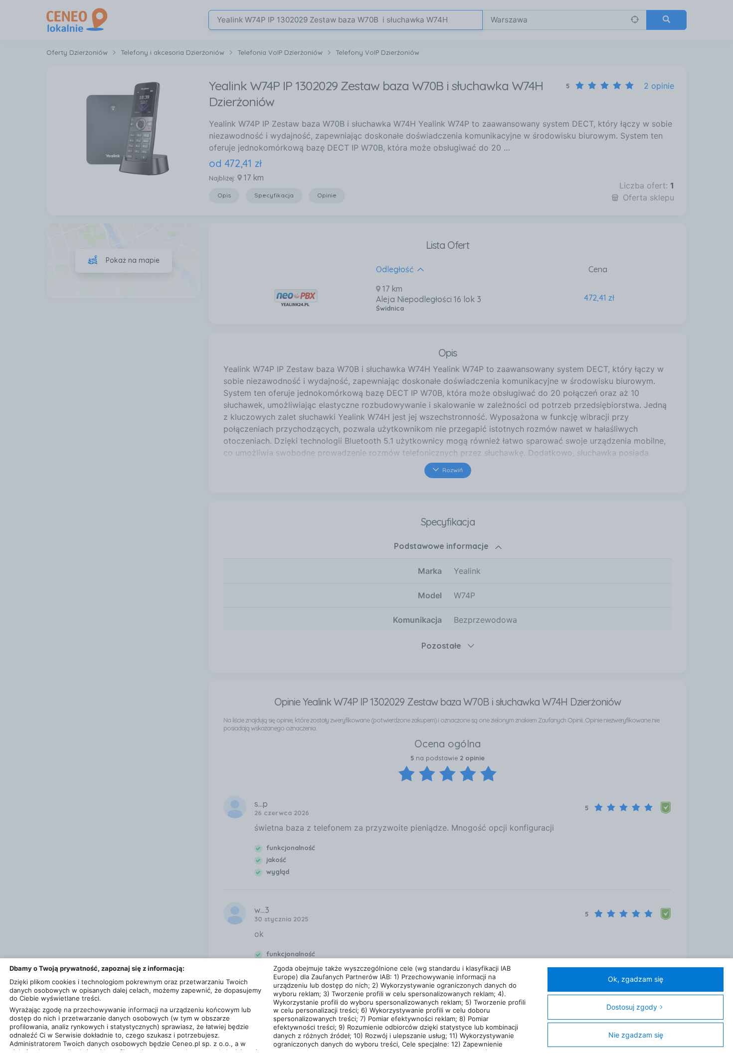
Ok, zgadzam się (635, 979)
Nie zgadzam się (635, 1035)
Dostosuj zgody (631, 1007)
